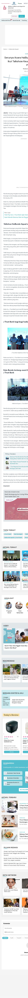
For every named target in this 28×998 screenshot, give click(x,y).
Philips (6, 738)
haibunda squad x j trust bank (13, 537)
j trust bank (7, 534)
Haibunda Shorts (6, 20)
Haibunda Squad (13, 49)
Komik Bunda (16, 20)
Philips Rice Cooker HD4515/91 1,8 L (9, 741)
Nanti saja (14, 16)
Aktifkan (22, 16)
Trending (24, 20)
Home (5, 49)
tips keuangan (18, 534)
